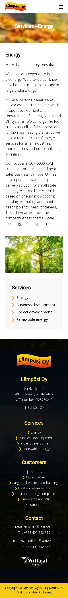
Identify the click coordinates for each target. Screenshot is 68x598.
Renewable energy (32, 319)
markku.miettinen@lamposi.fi (34, 540)
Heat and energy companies (36, 493)
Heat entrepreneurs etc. (36, 488)
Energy (22, 297)
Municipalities (36, 477)
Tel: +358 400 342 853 (34, 547)
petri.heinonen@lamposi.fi (34, 526)
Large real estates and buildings (36, 482)
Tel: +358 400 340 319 (34, 532)
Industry (36, 471)
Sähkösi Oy (36, 407)
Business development (35, 304)
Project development (34, 312)
